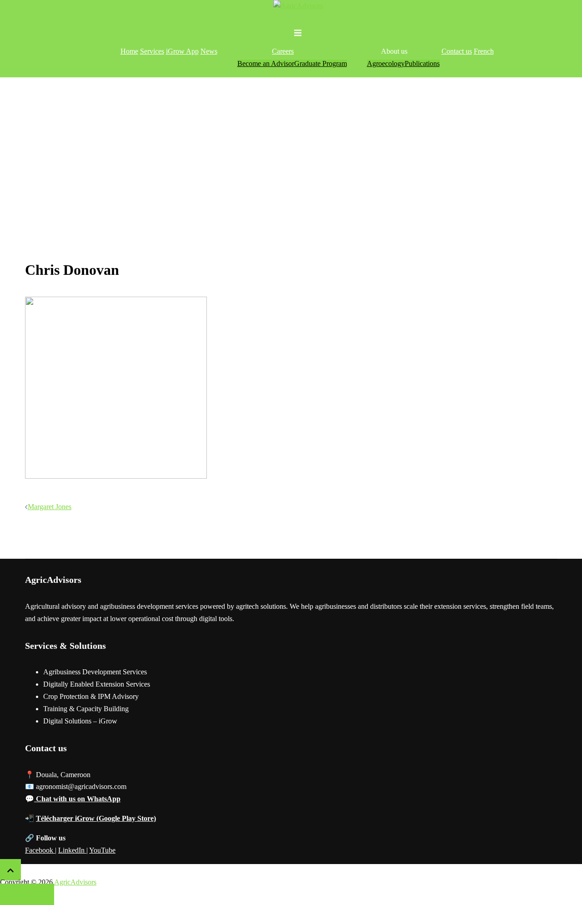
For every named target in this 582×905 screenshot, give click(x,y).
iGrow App (182, 51)
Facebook (40, 850)
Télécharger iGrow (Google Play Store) (96, 818)
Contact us (457, 51)
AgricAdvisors (75, 882)
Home (129, 51)
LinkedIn (72, 850)
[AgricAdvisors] (298, 6)
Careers (283, 51)
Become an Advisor (265, 63)
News (209, 51)
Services (152, 51)
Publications (422, 63)
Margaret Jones (49, 507)
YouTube (102, 850)
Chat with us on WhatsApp (77, 799)
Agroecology (386, 63)
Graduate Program (320, 63)
